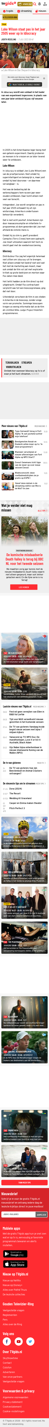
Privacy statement (12, 1402)
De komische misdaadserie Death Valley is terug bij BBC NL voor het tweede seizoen (25, 559)
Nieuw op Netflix (12, 1280)
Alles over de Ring (12, 1324)
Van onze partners (12, 1377)
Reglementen (10, 1315)
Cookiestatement (12, 1407)
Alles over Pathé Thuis (15, 1290)
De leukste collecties (14, 1294)
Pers (5, 1319)
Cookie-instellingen (13, 1411)
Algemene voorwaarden (15, 1397)
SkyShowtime (10, 1358)
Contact (7, 1363)
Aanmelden (41, 1214)
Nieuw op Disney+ (12, 1285)
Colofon (7, 1367)
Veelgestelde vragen (13, 1310)
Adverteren (9, 1372)
